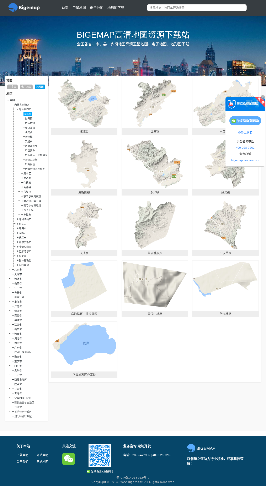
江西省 (18, 324)
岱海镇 (28, 118)
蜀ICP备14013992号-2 (133, 477)
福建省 (18, 320)
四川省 (18, 366)
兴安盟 (22, 256)
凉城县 (27, 114)
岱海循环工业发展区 (36, 155)
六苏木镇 (30, 123)
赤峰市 (22, 233)
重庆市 (18, 361)
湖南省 (18, 343)
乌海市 (22, 228)
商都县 (27, 187)
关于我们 (22, 461)
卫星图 (12, 86)
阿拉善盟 (24, 265)
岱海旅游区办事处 (35, 169)
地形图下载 (115, 8)
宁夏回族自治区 (23, 398)
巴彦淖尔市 (25, 251)
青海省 (18, 393)
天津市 (18, 274)
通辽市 (22, 237)
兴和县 (27, 192)
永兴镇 (28, 132)
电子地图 (96, 8)
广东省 (18, 347)
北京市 (18, 269)
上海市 (18, 301)
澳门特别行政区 (23, 416)
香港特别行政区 (23, 411)
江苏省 (18, 306)
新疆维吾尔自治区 (24, 402)
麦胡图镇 (30, 127)
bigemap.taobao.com (245, 160)
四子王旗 (28, 210)
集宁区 (27, 173)
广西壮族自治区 (23, 352)
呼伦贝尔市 (25, 246)
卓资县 (27, 178)
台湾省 (18, 407)
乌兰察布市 (25, 109)
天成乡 (28, 141)
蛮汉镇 (28, 137)
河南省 (18, 334)
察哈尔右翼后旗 (32, 205)
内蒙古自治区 (21, 104)
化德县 (27, 182)
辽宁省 (18, 288)
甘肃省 (18, 389)
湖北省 (18, 338)
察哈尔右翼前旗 (32, 196)
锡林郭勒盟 (25, 260)
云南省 (18, 375)
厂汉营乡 (30, 150)
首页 (65, 8)
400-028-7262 (245, 147)
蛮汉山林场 (31, 159)
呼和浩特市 (25, 219)
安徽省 (18, 315)
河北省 (18, 279)
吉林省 (18, 292)
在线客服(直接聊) (101, 471)
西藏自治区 (20, 379)
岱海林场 (30, 164)
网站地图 (42, 461)
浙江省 (18, 311)
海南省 (18, 356)
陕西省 (18, 384)
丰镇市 (27, 214)
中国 (12, 100)
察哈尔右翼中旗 (32, 201)
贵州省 (18, 370)
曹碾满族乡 (31, 146)
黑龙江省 (19, 297)
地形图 (40, 86)
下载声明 (22, 455)
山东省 (18, 329)
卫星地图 (79, 8)
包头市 (22, 224)
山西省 (18, 283)
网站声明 (42, 455)
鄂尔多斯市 (25, 242)
